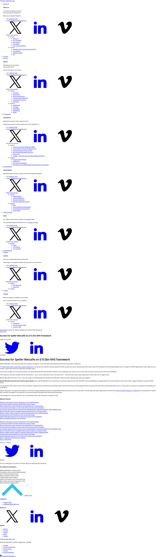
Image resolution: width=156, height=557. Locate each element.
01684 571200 (13, 19)
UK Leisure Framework (20, 163)
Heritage (15, 107)
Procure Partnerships (19, 159)
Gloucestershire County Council (22, 150)
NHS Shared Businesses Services (23, 152)
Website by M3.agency (8, 556)
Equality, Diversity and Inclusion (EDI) (24, 49)
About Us (6, 4)
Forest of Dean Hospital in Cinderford (127, 391)
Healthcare (16, 105)
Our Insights (17, 249)
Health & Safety (18, 53)
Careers (5, 252)
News (14, 245)
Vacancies (16, 287)
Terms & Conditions (9, 547)
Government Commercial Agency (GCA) (24, 149)
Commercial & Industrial (20, 98)
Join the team (17, 285)
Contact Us (31, 222)
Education (16, 102)
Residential (16, 110)
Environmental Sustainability (22, 207)
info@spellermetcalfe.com (18, 21)
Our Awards (16, 51)
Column (12, 158)
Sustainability (7, 167)
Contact (5, 290)
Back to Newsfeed (5, 439)
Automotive (16, 94)
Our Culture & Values (19, 46)
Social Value (16, 210)
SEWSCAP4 (16, 161)
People (5, 532)
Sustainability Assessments (21, 209)
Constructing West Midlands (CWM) (24, 147)
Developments (7, 250)
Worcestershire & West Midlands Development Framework (31, 165)
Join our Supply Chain (19, 325)
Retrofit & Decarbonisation (21, 202)
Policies (5, 551)
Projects (5, 56)
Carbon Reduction (18, 198)
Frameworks (7, 114)
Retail (15, 112)
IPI (14, 55)
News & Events (7, 212)
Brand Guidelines (8, 552)
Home (2, 330)
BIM (14, 205)
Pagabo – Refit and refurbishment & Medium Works (29, 156)
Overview (16, 93)
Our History (16, 42)
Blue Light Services (19, 96)
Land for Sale (17, 327)
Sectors (5, 58)
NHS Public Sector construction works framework (18, 367)
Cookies (5, 545)
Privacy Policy (7, 549)
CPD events (16, 247)
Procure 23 (16, 154)
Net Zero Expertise (19, 200)
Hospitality (16, 109)
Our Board (16, 44)
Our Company (17, 40)
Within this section (12, 89)
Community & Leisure (19, 100)
